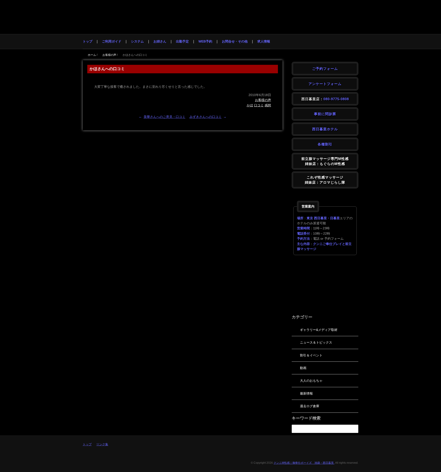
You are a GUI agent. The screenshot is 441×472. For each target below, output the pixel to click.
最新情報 (306, 393)
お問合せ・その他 (235, 41)
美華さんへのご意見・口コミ (164, 117)
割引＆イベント (311, 355)
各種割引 (325, 144)
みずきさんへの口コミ (205, 117)
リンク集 (102, 444)
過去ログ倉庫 (309, 406)
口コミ (259, 105)
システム (137, 41)
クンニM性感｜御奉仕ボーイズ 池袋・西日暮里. (304, 462)
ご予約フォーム (325, 69)
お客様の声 (263, 100)
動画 (303, 368)
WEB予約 (205, 41)
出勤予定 (182, 41)
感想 (268, 105)
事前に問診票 (325, 114)
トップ (87, 41)
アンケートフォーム (325, 84)
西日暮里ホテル (325, 129)
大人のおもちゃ (311, 380)
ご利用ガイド (111, 41)
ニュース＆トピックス (316, 342)
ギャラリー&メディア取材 (318, 330)
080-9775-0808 (336, 99)
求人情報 (263, 41)
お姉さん (159, 41)
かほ (250, 105)
